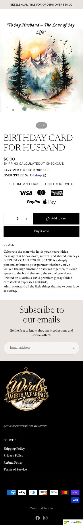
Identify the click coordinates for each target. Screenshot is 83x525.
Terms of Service (15, 469)
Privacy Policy (13, 455)
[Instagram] (45, 518)
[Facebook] (37, 518)
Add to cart (58, 218)
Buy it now (41, 231)
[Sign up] (72, 348)
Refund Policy (13, 462)
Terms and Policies (41, 508)
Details (9, 245)
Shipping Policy (14, 449)
